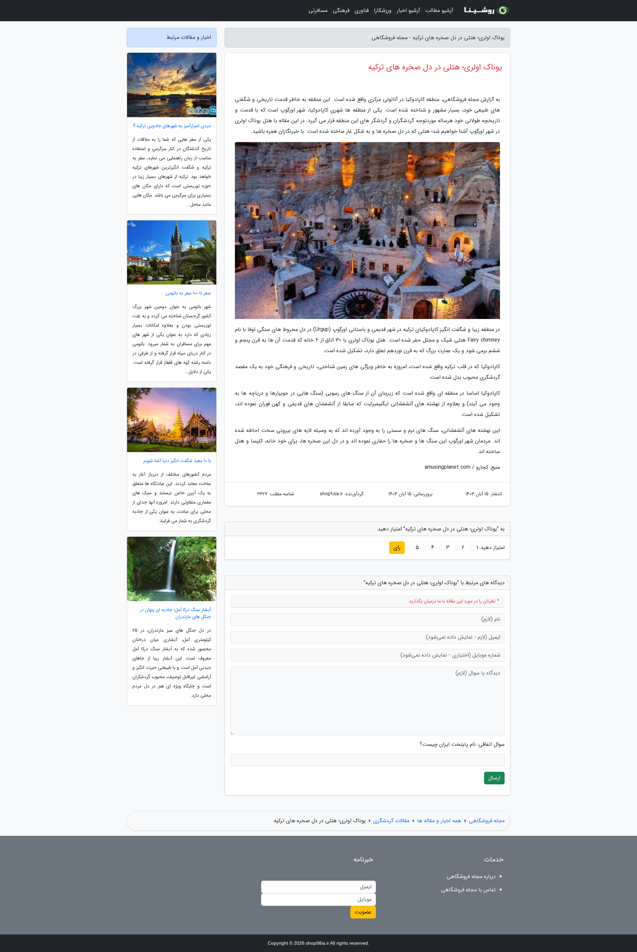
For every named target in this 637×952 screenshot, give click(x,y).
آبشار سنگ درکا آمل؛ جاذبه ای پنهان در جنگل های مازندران (175, 613)
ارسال (494, 778)
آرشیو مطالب (439, 10)
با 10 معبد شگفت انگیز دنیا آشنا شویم (177, 460)
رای (396, 547)
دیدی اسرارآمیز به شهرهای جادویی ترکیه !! (172, 125)
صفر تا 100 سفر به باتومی (188, 293)
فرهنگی (341, 10)
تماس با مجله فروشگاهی (468, 890)
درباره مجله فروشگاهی (471, 876)
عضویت (363, 912)
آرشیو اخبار (408, 10)
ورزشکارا (382, 10)
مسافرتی (318, 10)
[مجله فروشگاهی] (485, 11)
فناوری (362, 10)
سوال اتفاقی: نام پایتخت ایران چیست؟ (462, 745)
